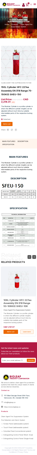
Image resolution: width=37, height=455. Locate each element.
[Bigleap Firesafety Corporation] (12, 4)
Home (7, 24)
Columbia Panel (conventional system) (17, 431)
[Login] (23, 5)
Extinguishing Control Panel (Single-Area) (18, 438)
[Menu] (35, 4)
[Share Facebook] (15, 129)
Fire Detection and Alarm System (13, 420)
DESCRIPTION (23, 141)
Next (34, 257)
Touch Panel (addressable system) (15, 427)
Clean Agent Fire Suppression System (15, 416)
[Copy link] (11, 129)
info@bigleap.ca (9, 402)
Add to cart (7, 124)
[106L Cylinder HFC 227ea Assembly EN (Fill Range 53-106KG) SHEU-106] (18, 281)
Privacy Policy (23, 452)
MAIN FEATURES (8, 141)
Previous (29, 257)
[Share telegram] (7, 129)
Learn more (27, 332)
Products (14, 24)
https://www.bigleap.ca (12, 407)
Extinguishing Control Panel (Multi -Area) (18, 435)
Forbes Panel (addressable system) (16, 424)
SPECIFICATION (8, 144)
